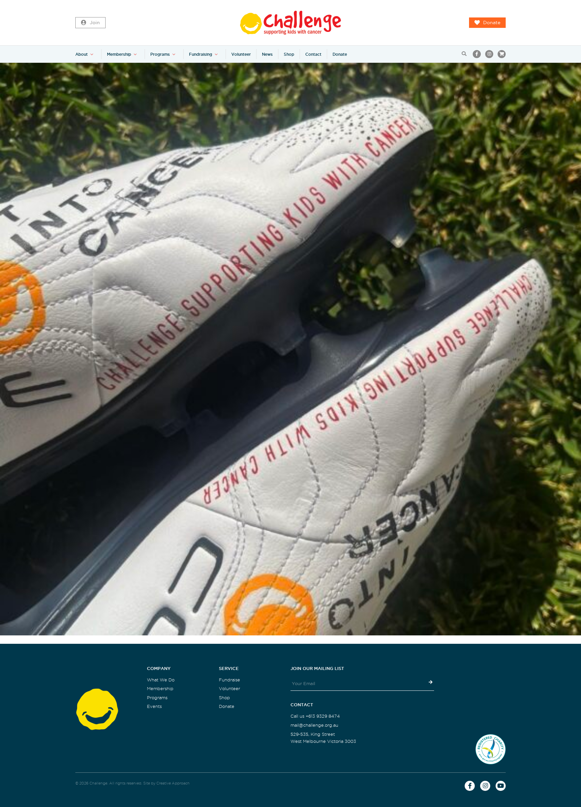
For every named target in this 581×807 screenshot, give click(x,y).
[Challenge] (290, 23)
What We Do (161, 680)
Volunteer (241, 54)
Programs (160, 54)
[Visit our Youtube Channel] (501, 786)
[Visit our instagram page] (489, 54)
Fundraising (200, 54)
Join (95, 22)
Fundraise (229, 680)
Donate (491, 22)
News (267, 54)
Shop (289, 54)
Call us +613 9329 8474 (315, 716)
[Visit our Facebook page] (477, 54)
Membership (119, 54)
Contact (313, 54)
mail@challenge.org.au (314, 725)
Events (154, 706)
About (81, 54)
